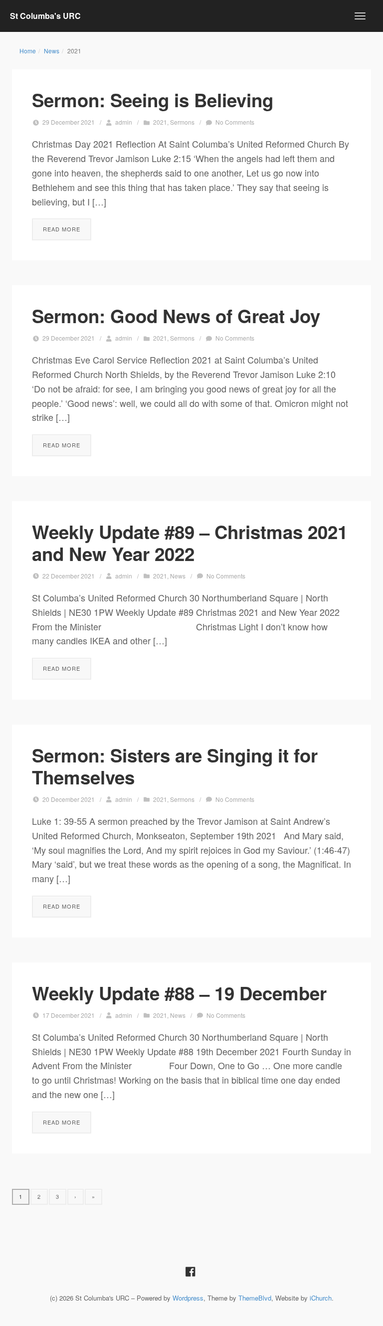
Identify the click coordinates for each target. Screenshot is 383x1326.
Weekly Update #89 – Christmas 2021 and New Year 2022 (190, 543)
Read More (61, 229)
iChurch (321, 1298)
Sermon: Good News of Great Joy (176, 316)
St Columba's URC (45, 15)
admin (123, 122)
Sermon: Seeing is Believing (152, 100)
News (51, 50)
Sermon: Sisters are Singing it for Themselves (175, 766)
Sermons (182, 122)
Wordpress (188, 1298)
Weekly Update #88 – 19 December (179, 993)
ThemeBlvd (254, 1298)
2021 (160, 122)
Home (27, 50)
